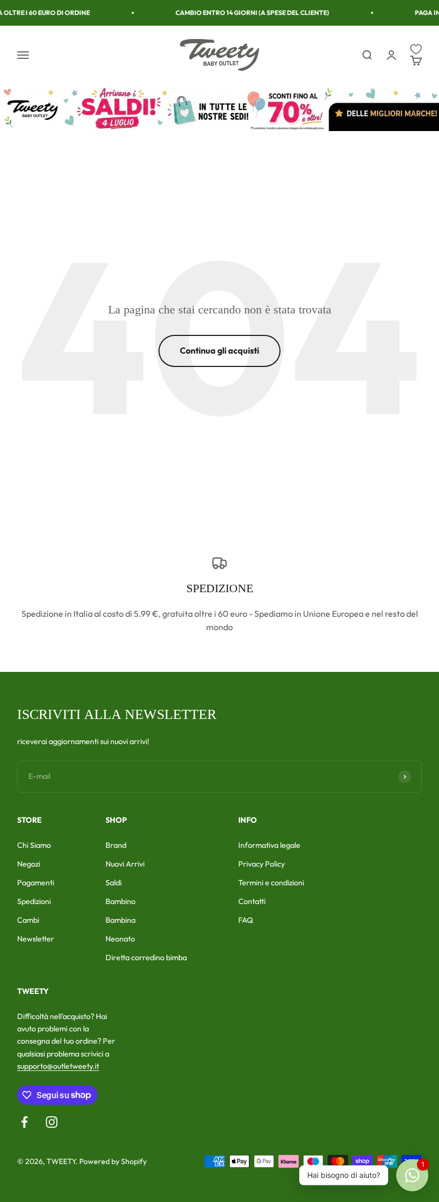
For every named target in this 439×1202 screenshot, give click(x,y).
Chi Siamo (34, 845)
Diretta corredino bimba (146, 957)
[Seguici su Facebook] (24, 1122)
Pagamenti (35, 882)
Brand (115, 845)
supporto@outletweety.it (58, 1066)
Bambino (120, 901)
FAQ (245, 920)
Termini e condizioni (271, 882)
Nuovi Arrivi (125, 864)
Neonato (120, 939)
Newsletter (35, 939)
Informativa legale (269, 845)
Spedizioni (34, 901)
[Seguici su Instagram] (51, 1122)
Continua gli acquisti (219, 350)
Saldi (113, 882)
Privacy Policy (261, 864)
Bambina (120, 920)
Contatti (252, 901)
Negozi (28, 864)
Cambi (28, 920)
